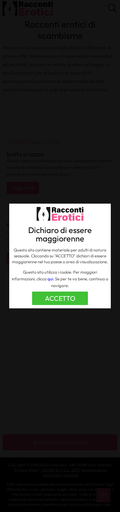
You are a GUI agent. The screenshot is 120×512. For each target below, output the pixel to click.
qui (50, 278)
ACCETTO (60, 298)
